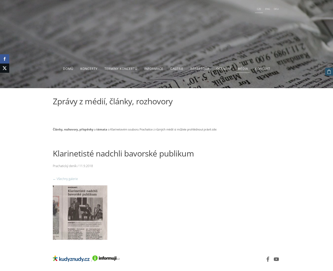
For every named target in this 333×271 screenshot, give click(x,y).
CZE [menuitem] (259, 9)
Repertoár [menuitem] (199, 69)
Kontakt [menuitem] (262, 69)
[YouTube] (276, 259)
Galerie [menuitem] (176, 69)
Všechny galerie (67, 179)
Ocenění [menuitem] (223, 69)
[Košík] (329, 72)
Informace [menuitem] (153, 69)
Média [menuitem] (243, 69)
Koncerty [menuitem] (89, 69)
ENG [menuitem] (267, 9)
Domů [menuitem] (68, 69)
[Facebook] (268, 259)
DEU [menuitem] (276, 9)
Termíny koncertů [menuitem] (120, 69)
